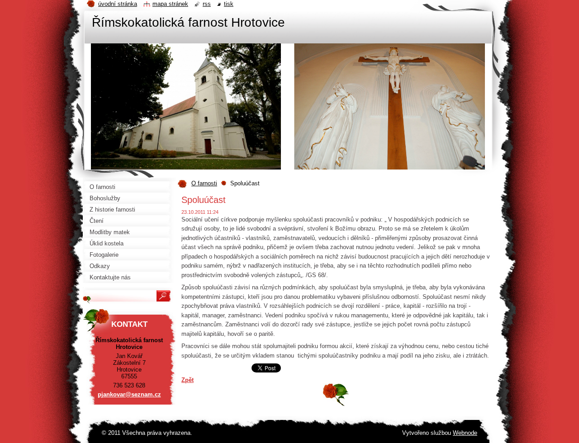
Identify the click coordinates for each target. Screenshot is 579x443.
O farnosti (204, 183)
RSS (207, 3)
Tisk (228, 3)
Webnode (465, 432)
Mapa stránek (170, 3)
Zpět (187, 380)
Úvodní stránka (117, 3)
